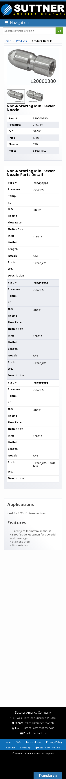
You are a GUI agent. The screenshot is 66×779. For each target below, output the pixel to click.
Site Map (25, 747)
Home (7, 41)
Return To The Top (49, 747)
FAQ (18, 742)
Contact (10, 747)
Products (21, 41)
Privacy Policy (54, 742)
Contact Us (39, 733)
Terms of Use (33, 742)
